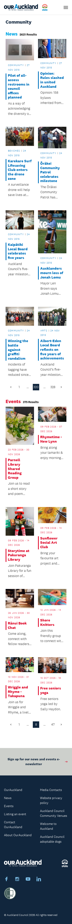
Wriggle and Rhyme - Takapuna (18, 691)
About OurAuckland (18, 835)
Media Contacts (51, 790)
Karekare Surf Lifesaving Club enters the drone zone (20, 170)
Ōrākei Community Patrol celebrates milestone (50, 172)
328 (52, 387)
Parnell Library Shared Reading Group (15, 469)
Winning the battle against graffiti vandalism (18, 349)
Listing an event (15, 814)
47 (53, 724)
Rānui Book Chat (17, 625)
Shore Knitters (47, 622)
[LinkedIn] (38, 879)
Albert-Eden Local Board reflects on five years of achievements (52, 349)
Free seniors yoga (50, 690)
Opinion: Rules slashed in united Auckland (52, 80)
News (7, 798)
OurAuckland (13, 790)
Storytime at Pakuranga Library (18, 555)
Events (8, 806)
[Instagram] (17, 879)
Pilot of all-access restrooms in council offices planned (18, 86)
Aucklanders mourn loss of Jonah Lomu (51, 272)
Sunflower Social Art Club (49, 542)
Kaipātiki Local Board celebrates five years (18, 251)
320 (36, 387)
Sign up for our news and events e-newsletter (34, 761)
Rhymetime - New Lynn (51, 439)
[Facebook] (6, 879)
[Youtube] (28, 879)
